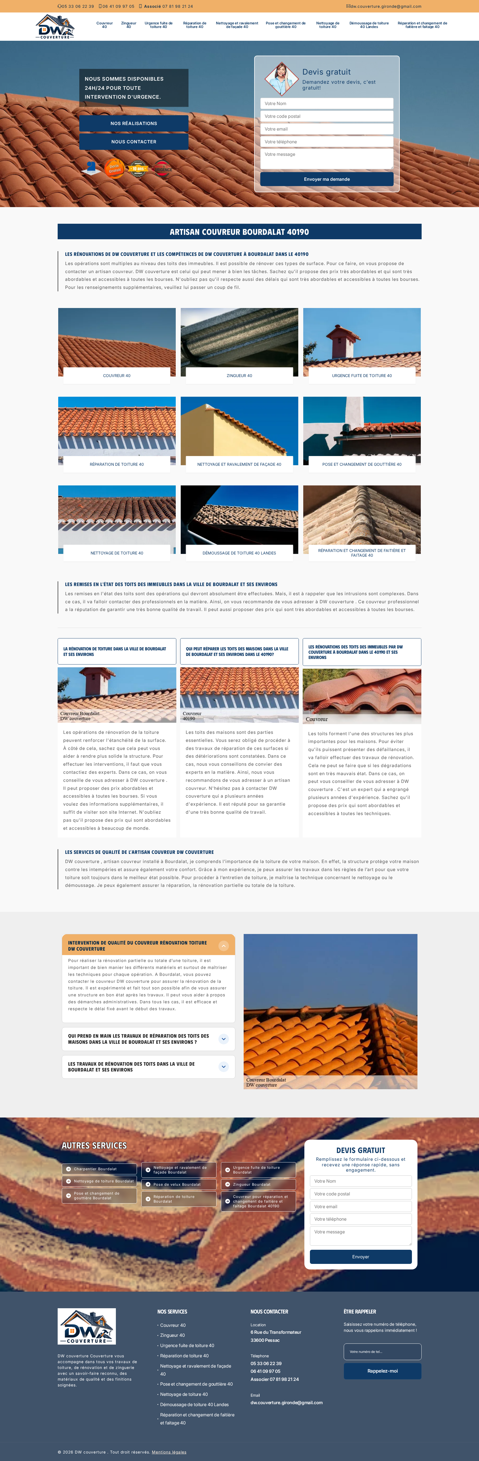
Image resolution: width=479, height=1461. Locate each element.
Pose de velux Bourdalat (177, 1184)
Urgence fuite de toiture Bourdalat (256, 1169)
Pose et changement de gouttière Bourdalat (96, 1195)
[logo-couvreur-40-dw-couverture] (55, 26)
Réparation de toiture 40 (194, 25)
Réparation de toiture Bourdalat (174, 1198)
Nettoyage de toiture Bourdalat (104, 1181)
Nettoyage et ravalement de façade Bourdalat (180, 1169)
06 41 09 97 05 (118, 6)
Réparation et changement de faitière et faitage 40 (422, 25)
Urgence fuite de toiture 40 (159, 25)
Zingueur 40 (128, 25)
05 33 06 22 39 (78, 6)
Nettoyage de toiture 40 (328, 25)
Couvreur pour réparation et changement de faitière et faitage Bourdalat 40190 (260, 1201)
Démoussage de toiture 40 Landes (369, 25)
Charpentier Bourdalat (95, 1169)
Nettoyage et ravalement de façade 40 (237, 25)
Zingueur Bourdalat (252, 1184)
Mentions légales (169, 1452)
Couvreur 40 (104, 25)
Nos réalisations (134, 123)
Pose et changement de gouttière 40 (286, 25)
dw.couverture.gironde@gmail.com (386, 6)
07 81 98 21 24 (168, 6)
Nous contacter (133, 141)
